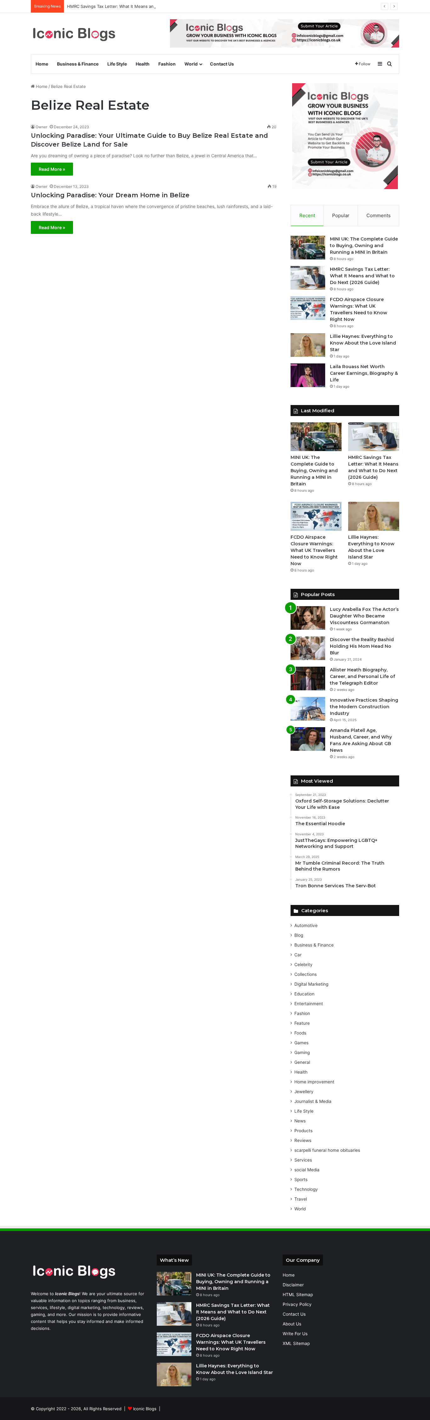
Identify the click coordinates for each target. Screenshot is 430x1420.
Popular (340, 215)
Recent (307, 215)
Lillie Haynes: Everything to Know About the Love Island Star (363, 342)
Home (42, 64)
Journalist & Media (312, 1101)
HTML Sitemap (298, 1294)
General (302, 1062)
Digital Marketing (311, 984)
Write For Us (295, 1333)
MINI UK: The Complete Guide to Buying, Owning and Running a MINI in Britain (364, 245)
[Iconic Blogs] (74, 33)
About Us (292, 1323)
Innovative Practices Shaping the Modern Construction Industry (364, 706)
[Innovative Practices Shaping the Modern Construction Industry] (308, 709)
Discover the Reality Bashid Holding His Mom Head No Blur (362, 646)
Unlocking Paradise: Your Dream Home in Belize (110, 195)
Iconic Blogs (144, 1408)
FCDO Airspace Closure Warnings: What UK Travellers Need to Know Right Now (314, 550)
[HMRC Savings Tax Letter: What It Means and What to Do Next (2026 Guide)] (308, 278)
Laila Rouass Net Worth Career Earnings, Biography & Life (364, 373)
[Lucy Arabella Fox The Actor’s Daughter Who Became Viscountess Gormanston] (308, 618)
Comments (378, 215)
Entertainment (308, 1003)
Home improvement (314, 1081)
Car (298, 954)
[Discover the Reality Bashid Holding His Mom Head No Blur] (308, 648)
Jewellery (304, 1091)
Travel (300, 1199)
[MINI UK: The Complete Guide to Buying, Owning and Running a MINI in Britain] (308, 247)
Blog (298, 935)
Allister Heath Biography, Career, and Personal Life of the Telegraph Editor (362, 676)
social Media (307, 1169)
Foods (300, 1032)
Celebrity (303, 964)
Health (143, 64)
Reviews (302, 1140)
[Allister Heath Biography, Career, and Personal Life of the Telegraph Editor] (308, 678)
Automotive (306, 925)
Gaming (302, 1052)
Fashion (167, 64)
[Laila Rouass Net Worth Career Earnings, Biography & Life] (308, 375)
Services (303, 1159)
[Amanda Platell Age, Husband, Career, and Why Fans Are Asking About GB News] (308, 739)
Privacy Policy (297, 1304)
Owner (41, 127)
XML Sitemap (296, 1343)
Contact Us (222, 64)
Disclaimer (293, 1284)
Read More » (52, 169)
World (191, 64)
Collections (305, 974)
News (300, 1120)
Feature (302, 1023)
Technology (306, 1189)
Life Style (117, 64)
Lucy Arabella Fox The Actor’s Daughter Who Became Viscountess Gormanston (364, 615)
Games (301, 1042)
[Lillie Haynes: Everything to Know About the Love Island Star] (308, 345)
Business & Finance (78, 64)
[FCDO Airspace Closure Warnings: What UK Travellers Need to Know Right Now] (308, 308)
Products (303, 1130)
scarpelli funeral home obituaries (327, 1150)
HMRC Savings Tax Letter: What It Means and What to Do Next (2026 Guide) (142, 6)
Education (304, 993)
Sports (301, 1179)
